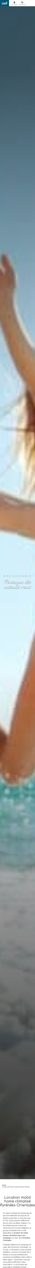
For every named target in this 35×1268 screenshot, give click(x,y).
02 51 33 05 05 (22, 4)
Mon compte (14, 4)
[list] (17, 589)
